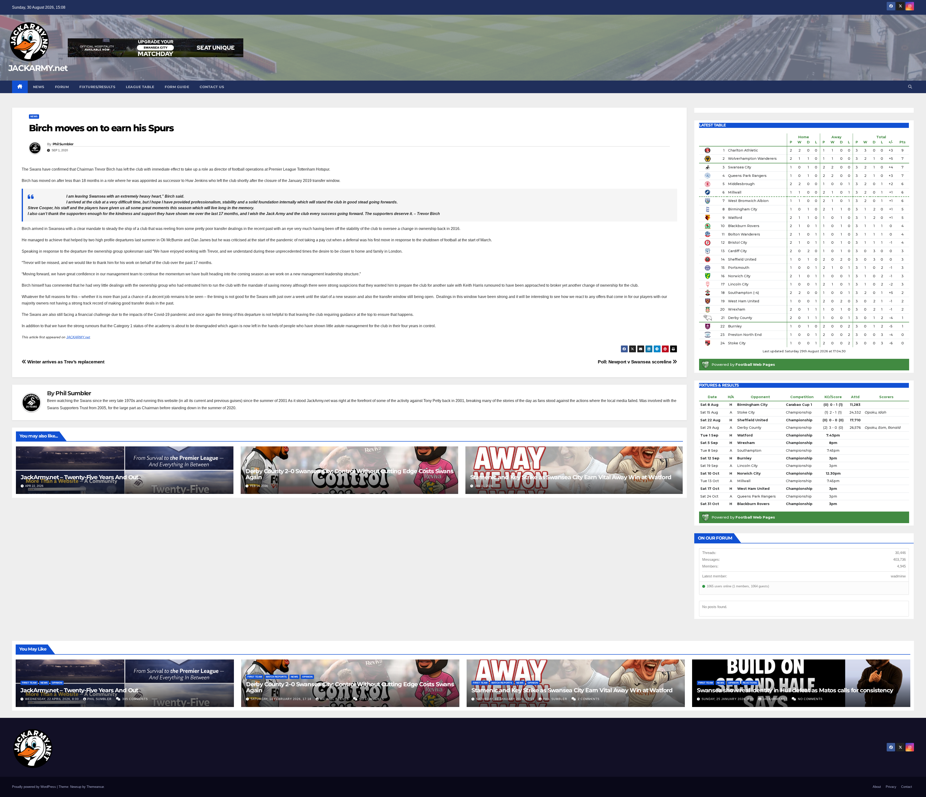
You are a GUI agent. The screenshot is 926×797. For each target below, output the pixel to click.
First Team (29, 682)
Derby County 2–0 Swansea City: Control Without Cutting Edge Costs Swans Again (349, 474)
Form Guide (177, 87)
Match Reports (276, 676)
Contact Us (212, 87)
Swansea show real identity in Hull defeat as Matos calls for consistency (795, 690)
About (877, 787)
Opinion (57, 682)
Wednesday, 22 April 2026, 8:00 (52, 699)
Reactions (750, 682)
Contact (906, 787)
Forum (62, 87)
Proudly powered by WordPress (34, 787)
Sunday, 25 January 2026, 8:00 (728, 699)
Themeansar (95, 787)
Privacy (891, 787)
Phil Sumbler (63, 144)
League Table (140, 87)
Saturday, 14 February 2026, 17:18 (281, 699)
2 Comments (588, 699)
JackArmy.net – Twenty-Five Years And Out (79, 477)
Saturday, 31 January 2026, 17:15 (505, 699)
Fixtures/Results (97, 87)
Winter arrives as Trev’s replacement (65, 361)
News (38, 87)
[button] (910, 87)
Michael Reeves (335, 699)
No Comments (371, 699)
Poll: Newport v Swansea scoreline (635, 361)
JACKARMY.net (38, 68)
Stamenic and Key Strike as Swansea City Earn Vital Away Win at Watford (570, 477)
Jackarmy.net (775, 699)
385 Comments (135, 699)
